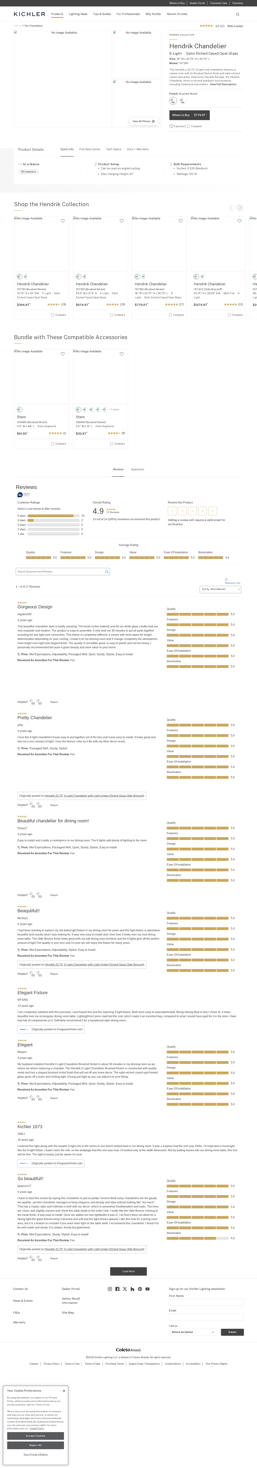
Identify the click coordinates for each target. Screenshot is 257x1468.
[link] (113, 511)
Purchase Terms (114, 1405)
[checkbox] (173, 101)
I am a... (174, 1367)
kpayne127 (24, 1227)
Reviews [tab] (118, 469)
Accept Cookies (35, 1436)
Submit (232, 1373)
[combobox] (238, 16)
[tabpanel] (128, 900)
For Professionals (128, 14)
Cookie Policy (37, 1428)
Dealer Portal (71, 1330)
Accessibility (193, 1405)
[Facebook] (117, 1330)
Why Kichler (153, 14)
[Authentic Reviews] (24, 494)
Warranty (19, 1363)
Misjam (21, 1093)
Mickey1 (22, 959)
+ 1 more (114, 409)
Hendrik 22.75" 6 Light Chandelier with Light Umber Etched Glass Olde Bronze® (94, 837)
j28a (20, 766)
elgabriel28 (24, 655)
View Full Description (223, 84)
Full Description (89, 149)
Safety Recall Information (71, 1342)
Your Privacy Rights (216, 1405)
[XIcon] (125, 1330)
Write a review (235, 26)
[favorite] (63, 221)
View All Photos (145, 122)
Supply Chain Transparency (144, 1405)
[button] (172, 511)
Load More (129, 1312)
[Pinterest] (140, 1330)
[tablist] (128, 470)
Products (57, 14)
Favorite (179, 126)
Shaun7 (22, 869)
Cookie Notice (173, 1405)
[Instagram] (110, 1330)
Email (172, 1352)
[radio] (173, 101)
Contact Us (20, 1330)
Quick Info (67, 149)
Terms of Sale (92, 1405)
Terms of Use (72, 1405)
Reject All (36, 1445)
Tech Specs (113, 149)
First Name (176, 1337)
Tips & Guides (102, 14)
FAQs (16, 1354)
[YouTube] (147, 1330)
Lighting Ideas (78, 14)
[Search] (238, 16)
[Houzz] (132, 1330)
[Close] (64, 1391)
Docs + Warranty (138, 149)
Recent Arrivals (177, 14)
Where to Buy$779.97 (189, 115)
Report (54, 743)
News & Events (23, 1342)
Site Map (68, 1354)
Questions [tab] (137, 469)
